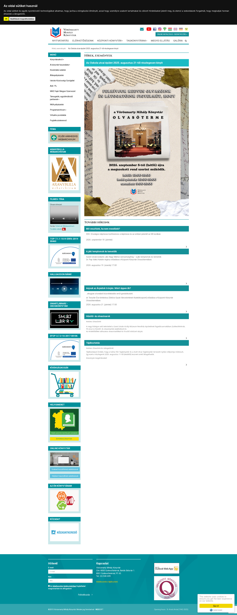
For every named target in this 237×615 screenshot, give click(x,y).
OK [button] (6, 19)
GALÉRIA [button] (178, 40)
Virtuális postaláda (58, 115)
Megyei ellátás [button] (160, 40)
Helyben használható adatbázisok (65, 476)
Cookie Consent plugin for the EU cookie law (216, 610)
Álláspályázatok (57, 75)
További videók (56, 229)
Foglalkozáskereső (58, 120)
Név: (50, 577)
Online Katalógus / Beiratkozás (171, 34)
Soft (99, 609)
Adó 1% (53, 86)
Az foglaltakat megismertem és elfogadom (67, 587)
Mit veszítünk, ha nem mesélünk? (103, 228)
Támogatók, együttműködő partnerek (61, 98)
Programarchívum (57, 110)
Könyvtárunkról (56, 59)
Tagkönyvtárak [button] (136, 40)
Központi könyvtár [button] (109, 40)
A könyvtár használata (59, 65)
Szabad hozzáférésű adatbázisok (65, 469)
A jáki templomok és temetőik (101, 251)
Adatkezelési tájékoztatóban (64, 586)
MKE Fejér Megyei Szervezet (62, 91)
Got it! (216, 605)
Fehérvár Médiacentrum (65, 226)
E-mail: (51, 568)
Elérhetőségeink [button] (83, 40)
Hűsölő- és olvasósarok (98, 316)
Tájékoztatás (93, 343)
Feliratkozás (84, 594)
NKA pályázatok (57, 104)
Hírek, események (59, 48)
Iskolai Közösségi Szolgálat (62, 80)
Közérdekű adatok (58, 70)
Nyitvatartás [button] (60, 40)
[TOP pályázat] (64, 256)
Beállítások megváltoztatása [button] (22, 19)
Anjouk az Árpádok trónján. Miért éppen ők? (108, 288)
